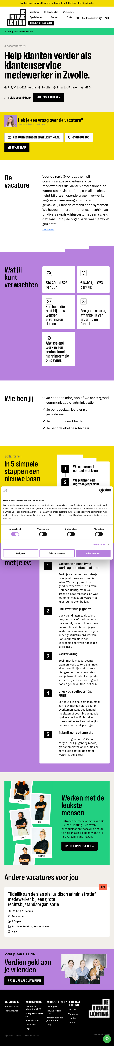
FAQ (48, 1024)
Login (106, 18)
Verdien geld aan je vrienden (54, 1019)
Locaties (72, 1018)
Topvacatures (11, 1011)
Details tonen (98, 544)
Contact (71, 1022)
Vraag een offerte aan (34, 1014)
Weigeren (20, 553)
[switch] (43, 534)
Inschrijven (92, 18)
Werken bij (73, 1014)
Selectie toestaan (57, 553)
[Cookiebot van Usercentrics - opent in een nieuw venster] (98, 490)
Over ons (72, 1009)
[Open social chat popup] (107, 1039)
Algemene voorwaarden (13, 1036)
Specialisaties (32, 1020)
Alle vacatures (11, 1006)
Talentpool (30, 1024)
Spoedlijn (68, 3)
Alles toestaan (93, 553)
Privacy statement (32, 1036)
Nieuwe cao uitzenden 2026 (33, 1008)
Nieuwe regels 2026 (53, 1012)
